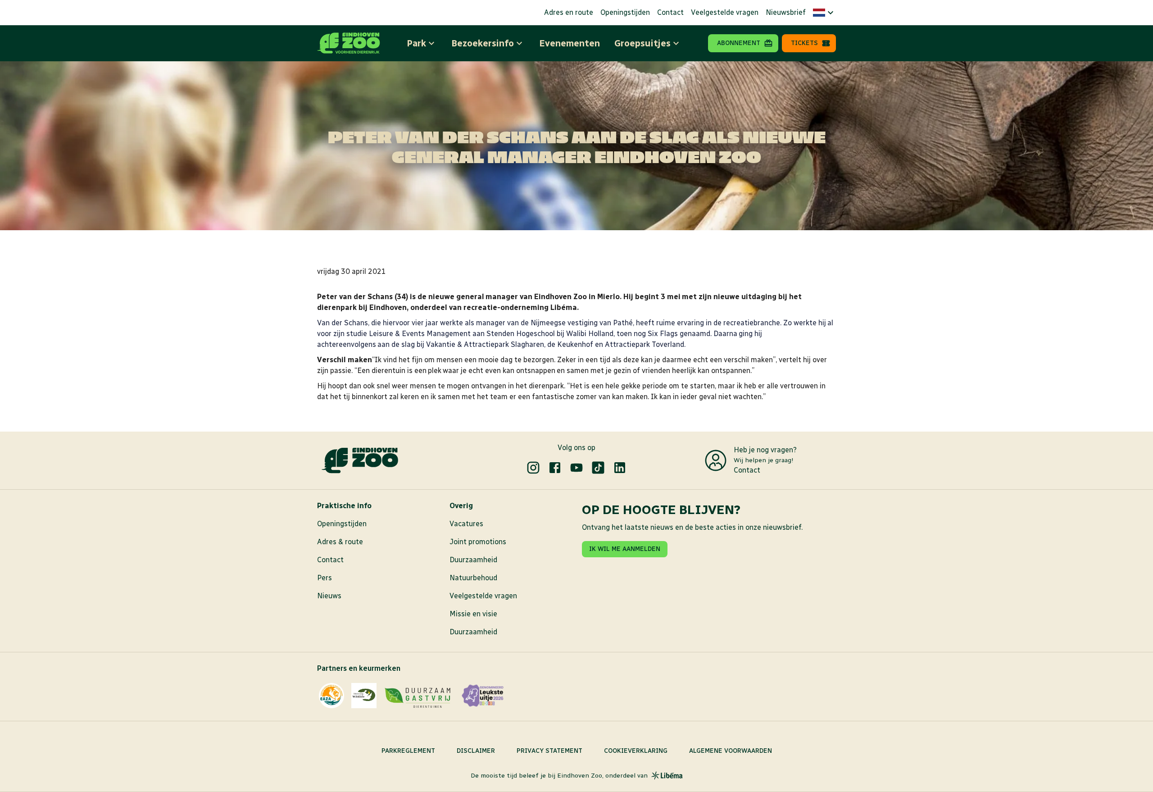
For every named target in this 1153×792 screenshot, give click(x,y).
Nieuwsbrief (786, 12)
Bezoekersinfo (482, 43)
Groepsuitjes (642, 43)
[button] (824, 12)
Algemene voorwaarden (730, 751)
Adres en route (568, 12)
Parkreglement (408, 751)
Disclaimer (476, 751)
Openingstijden (625, 12)
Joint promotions (477, 541)
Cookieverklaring (635, 751)
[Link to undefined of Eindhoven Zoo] (533, 467)
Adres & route (340, 541)
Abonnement (738, 43)
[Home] (348, 43)
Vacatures (466, 523)
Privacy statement (549, 751)
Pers (324, 578)
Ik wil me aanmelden (624, 549)
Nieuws (329, 596)
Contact (670, 12)
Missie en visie (473, 614)
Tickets (804, 43)
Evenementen (569, 43)
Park (416, 43)
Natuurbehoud (473, 578)
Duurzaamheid (473, 559)
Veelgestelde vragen (724, 12)
